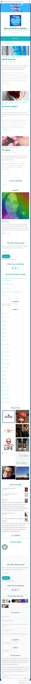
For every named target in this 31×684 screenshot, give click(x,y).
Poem (26, 78)
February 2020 (5, 390)
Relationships (23, 102)
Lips (18, 165)
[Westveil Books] (22, 445)
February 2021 (5, 344)
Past (21, 165)
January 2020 (5, 394)
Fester (25, 74)
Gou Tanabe (5, 522)
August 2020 (5, 367)
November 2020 (6, 356)
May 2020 (4, 379)
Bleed (19, 73)
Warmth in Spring (6, 288)
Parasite (22, 78)
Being (15, 73)
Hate (17, 76)
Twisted (15, 80)
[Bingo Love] (26, 502)
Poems (23, 165)
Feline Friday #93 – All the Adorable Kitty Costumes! (14, 634)
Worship (18, 127)
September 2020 (6, 363)
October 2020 (5, 359)
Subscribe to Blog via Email (15, 243)
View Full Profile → (6, 233)
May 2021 (4, 332)
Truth (16, 167)
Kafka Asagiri (5, 514)
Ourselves (17, 78)
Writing (18, 56)
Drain (19, 74)
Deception (6, 150)
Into (22, 76)
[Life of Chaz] (8, 417)
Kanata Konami (5, 495)
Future (8, 165)
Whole (24, 80)
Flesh (7, 122)
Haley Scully (12, 61)
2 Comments (5, 129)
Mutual (12, 78)
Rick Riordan (5, 489)
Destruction (10, 74)
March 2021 (4, 340)
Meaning (25, 76)
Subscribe (6, 256)
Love (12, 102)
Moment (4, 78)
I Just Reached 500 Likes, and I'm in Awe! (11, 292)
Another (7, 73)
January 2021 (5, 348)
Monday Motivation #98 (7, 620)
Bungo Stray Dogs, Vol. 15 (8, 513)
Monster (8, 78)
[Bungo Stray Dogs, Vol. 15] (26, 516)
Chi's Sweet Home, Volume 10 (9, 494)
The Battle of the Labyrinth (8, 488)
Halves (13, 76)
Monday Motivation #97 (7, 630)
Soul (11, 80)
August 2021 (5, 321)
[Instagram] (15, 268)
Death (18, 120)
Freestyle (8, 56)
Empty (22, 163)
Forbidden (11, 122)
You (10, 82)
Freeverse (9, 76)
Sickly (9, 167)
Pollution (7, 80)
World (3, 82)
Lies (15, 165)
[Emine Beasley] (22, 459)
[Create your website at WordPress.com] (15, 1)
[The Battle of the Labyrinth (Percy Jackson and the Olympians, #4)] (26, 491)
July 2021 (4, 325)
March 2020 (4, 386)
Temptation (4, 127)
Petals (22, 124)
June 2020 (4, 375)
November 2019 (6, 402)
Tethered (4, 295)
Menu (16, 38)
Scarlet (21, 125)
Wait (21, 80)
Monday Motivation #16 (7, 284)
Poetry (13, 56)
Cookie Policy (26, 678)
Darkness (4, 74)
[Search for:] (15, 184)
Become (12, 73)
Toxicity (14, 127)
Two (18, 80)
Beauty (7, 120)
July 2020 (4, 371)
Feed (22, 74)
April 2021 (4, 336)
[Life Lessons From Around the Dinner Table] (8, 473)
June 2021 (4, 329)
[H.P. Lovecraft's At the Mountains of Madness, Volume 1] (26, 521)
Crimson (11, 120)
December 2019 (6, 398)
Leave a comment (6, 84)
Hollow (12, 165)
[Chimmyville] (8, 459)
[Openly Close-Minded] (22, 473)
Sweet (13, 167)
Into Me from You (8, 59)
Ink (19, 76)
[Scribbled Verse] (22, 431)
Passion (18, 124)
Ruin (18, 125)
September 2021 (6, 317)
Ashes (6, 163)
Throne (9, 127)
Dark (3, 56)
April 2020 (4, 383)
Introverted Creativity (15, 28)
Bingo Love (5, 499)
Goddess (4, 124)
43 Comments (5, 169)
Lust (10, 124)
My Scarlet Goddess (10, 106)
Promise (7, 125)
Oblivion (14, 124)
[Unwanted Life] (8, 445)
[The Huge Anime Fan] (22, 417)
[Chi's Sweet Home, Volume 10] (26, 496)
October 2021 (5, 313)
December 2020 (6, 352)
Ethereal (4, 122)
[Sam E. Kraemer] (8, 431)
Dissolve (15, 74)
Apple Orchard (5, 616)
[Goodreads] (18, 268)
